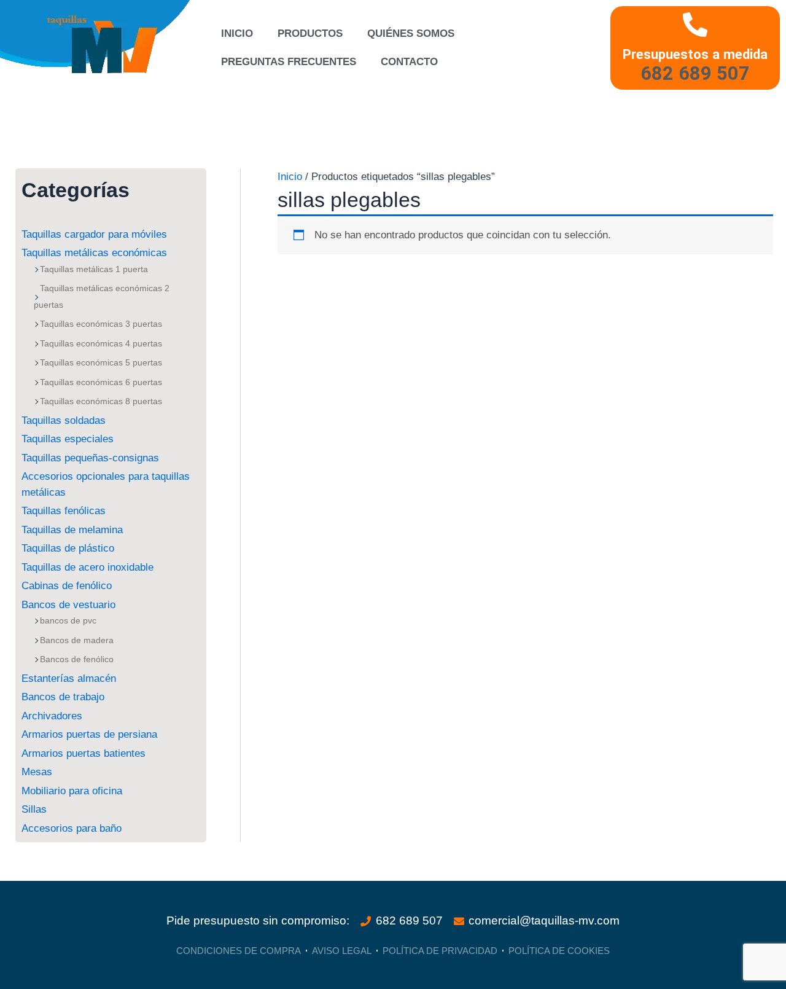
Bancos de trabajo (62, 697)
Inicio (237, 33)
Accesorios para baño (71, 828)
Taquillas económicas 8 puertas (101, 401)
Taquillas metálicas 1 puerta (94, 269)
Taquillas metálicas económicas (94, 253)
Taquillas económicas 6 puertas (101, 382)
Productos (310, 33)
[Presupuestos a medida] (695, 24)
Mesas (36, 772)
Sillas (34, 809)
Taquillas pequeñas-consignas (90, 458)
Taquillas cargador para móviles (94, 234)
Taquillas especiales (67, 439)
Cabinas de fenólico (66, 586)
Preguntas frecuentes (288, 62)
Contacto (409, 62)
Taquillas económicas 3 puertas (101, 324)
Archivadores (51, 716)
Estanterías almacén (68, 678)
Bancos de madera (77, 640)
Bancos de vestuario (68, 605)
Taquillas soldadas (63, 420)
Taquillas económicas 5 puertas (101, 362)
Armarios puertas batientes (83, 753)
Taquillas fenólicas (63, 511)
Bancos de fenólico (77, 659)
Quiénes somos (410, 33)
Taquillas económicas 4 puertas (101, 343)
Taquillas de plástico (67, 548)
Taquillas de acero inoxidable (87, 567)
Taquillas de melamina (72, 530)
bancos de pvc (68, 620)
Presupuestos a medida (695, 54)
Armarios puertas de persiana (89, 734)
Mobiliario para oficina (71, 791)
